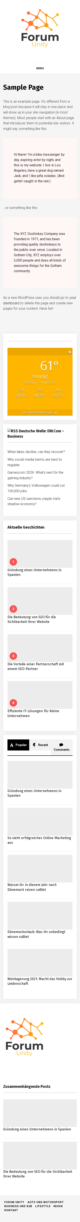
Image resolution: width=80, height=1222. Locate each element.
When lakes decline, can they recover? (36, 452)
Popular (21, 745)
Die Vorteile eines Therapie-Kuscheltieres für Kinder (50, 1113)
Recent (42, 745)
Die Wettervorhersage (40, 412)
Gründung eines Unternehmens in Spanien (51, 1045)
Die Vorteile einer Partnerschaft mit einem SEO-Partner (48, 1079)
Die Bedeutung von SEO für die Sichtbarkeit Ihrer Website (50, 1062)
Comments (62, 749)
